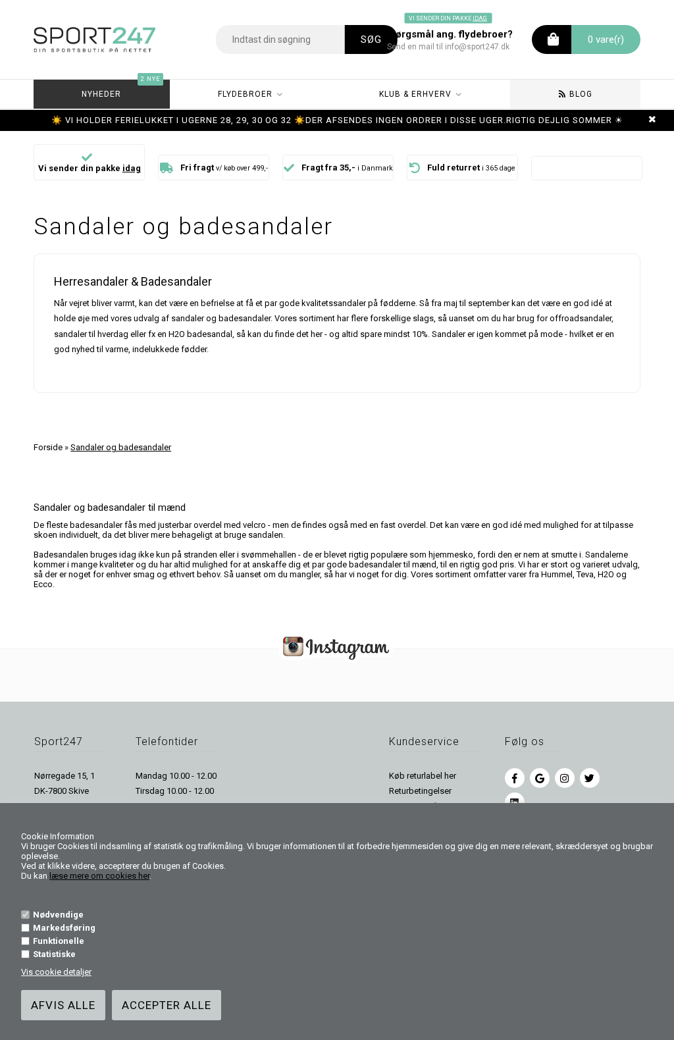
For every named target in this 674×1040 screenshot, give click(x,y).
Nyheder (120, 89)
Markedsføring (64, 928)
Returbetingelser (420, 791)
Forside (48, 447)
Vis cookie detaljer (56, 972)
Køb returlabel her (422, 776)
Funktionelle (58, 941)
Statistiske (54, 954)
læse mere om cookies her (99, 876)
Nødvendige (58, 915)
